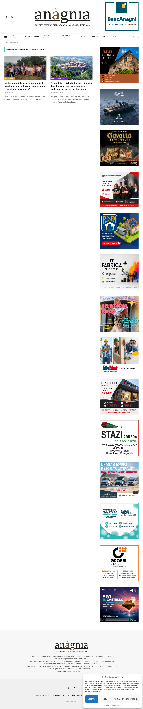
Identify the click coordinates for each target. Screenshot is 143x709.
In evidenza (16, 36)
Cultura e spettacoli (59, 78)
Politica (95, 36)
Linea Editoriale (74, 695)
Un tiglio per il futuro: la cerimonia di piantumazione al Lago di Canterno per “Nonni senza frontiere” (25, 86)
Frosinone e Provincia (65, 36)
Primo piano (122, 36)
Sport (113, 36)
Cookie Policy (107, 705)
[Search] (137, 36)
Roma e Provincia (46, 36)
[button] (138, 677)
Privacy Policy (116, 705)
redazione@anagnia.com (76, 671)
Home (27, 36)
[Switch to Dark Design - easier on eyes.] (134, 37)
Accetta (91, 699)
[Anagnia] (69, 16)
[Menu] (5, 36)
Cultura (105, 36)
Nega (105, 699)
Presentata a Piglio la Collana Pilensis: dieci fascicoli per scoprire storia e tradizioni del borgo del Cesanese (71, 86)
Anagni (36, 36)
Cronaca (84, 36)
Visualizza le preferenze (126, 699)
